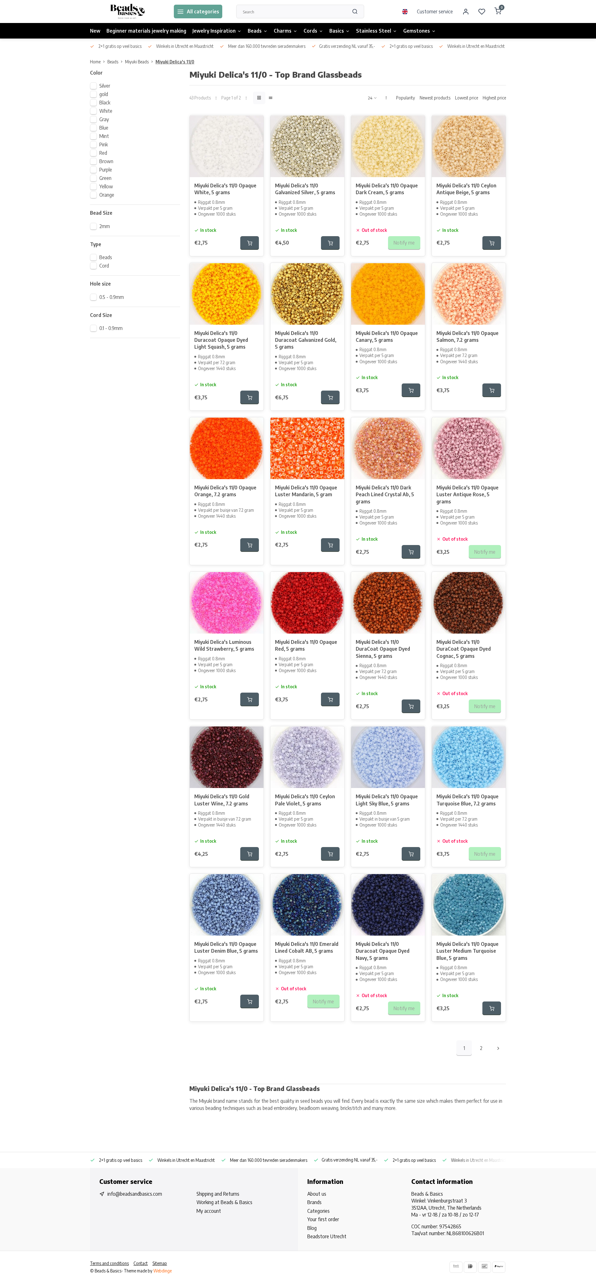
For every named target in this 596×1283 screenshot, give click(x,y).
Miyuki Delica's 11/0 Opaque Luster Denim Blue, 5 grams (226, 947)
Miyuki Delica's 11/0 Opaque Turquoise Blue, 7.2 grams (467, 799)
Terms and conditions (109, 1263)
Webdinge (162, 1270)
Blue (103, 128)
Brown (106, 161)
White (105, 111)
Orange (106, 195)
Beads (255, 31)
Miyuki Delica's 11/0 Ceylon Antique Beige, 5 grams (466, 188)
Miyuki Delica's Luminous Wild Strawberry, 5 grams (224, 645)
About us (316, 1194)
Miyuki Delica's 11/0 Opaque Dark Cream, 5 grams (387, 188)
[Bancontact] (484, 1267)
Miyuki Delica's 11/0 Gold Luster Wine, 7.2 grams (221, 799)
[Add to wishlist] (254, 124)
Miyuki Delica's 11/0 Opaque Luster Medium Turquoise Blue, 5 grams (467, 951)
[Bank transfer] (456, 1267)
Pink (103, 144)
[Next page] (498, 1048)
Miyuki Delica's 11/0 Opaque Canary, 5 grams (387, 336)
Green (105, 178)
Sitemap (159, 1263)
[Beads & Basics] (127, 11)
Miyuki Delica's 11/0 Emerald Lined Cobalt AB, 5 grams (306, 947)
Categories (318, 1211)
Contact (140, 1263)
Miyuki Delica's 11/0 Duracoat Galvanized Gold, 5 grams (305, 340)
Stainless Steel (373, 31)
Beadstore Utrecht (326, 1236)
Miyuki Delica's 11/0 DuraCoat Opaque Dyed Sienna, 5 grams (383, 649)
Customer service (435, 11)
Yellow (106, 186)
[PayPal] (498, 1267)
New (95, 31)
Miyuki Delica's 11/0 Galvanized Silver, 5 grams (305, 188)
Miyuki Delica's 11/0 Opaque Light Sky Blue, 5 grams (387, 799)
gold (103, 94)
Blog (312, 1228)
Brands (314, 1202)
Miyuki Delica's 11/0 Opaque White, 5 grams (225, 188)
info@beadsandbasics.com (134, 1194)
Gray (104, 119)
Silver (104, 86)
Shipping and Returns (217, 1194)
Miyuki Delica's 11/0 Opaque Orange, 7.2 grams (225, 490)
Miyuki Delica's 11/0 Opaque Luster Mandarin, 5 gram (306, 490)
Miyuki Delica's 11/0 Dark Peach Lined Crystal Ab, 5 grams (385, 494)
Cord (104, 266)
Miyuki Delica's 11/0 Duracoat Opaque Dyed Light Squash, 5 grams (221, 340)
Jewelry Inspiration (214, 31)
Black (104, 102)
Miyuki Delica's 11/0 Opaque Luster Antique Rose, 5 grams (467, 494)
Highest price (494, 97)
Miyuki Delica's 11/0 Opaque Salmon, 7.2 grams (467, 336)
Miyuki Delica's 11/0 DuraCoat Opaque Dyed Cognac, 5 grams (463, 649)
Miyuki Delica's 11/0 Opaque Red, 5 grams (306, 645)
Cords (310, 31)
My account (208, 1211)
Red (103, 153)
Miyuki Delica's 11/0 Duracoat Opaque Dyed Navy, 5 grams (382, 951)
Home (95, 61)
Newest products (435, 97)
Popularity (405, 97)
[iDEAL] (470, 1267)
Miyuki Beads (137, 61)
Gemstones (416, 31)
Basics (336, 31)
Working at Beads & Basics (224, 1202)
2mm (104, 226)
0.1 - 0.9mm (111, 328)
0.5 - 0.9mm (111, 297)
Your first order (323, 1219)
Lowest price (466, 97)
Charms (282, 31)
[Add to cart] (249, 243)
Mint (104, 136)
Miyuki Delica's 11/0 (175, 61)
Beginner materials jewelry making (146, 31)
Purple (105, 170)
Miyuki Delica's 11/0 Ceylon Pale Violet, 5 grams (305, 799)
